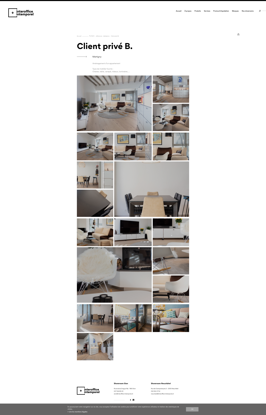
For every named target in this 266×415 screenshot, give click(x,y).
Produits (198, 11)
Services (207, 11)
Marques (235, 11)
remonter (231, 391)
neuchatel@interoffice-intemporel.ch (162, 394)
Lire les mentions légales (78, 412)
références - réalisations (102, 36)
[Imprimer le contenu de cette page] (238, 34)
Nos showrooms (248, 11)
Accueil (178, 11)
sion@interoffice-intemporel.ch (123, 394)
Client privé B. (115, 36)
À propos (188, 11)
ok (192, 409)
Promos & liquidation (221, 11)
